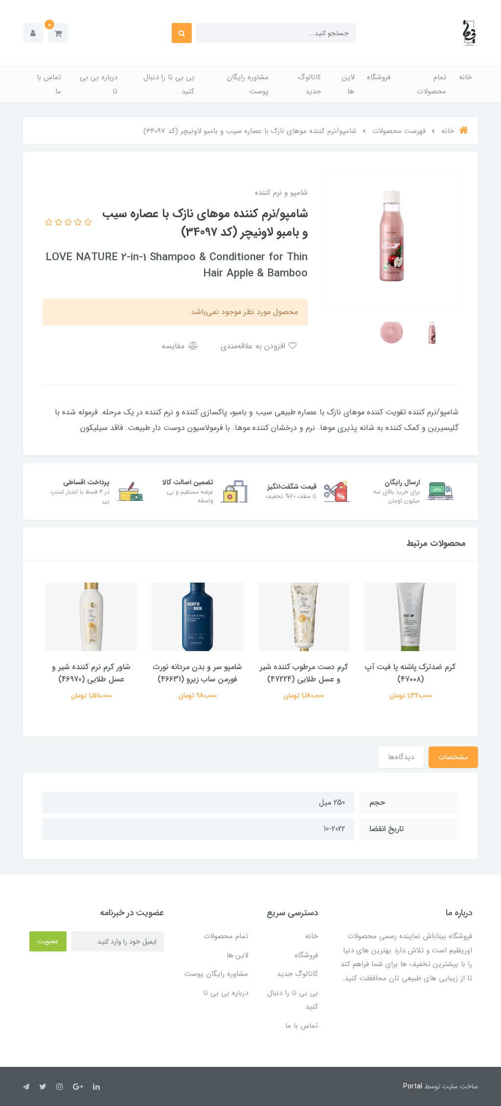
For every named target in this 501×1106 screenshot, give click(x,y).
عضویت (48, 941)
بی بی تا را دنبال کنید (168, 84)
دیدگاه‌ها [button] (401, 757)
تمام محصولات (431, 84)
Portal (412, 1086)
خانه (465, 77)
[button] (58, 33)
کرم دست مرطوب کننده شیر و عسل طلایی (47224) (304, 673)
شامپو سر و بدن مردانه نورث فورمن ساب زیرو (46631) (197, 673)
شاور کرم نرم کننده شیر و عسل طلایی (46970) (91, 673)
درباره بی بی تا (98, 84)
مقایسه (174, 346)
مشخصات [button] (453, 757)
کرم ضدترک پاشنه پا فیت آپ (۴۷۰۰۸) (410, 673)
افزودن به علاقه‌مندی (254, 346)
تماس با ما (49, 84)
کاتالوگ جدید (309, 84)
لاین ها (348, 84)
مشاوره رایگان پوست (248, 84)
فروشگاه (378, 77)
